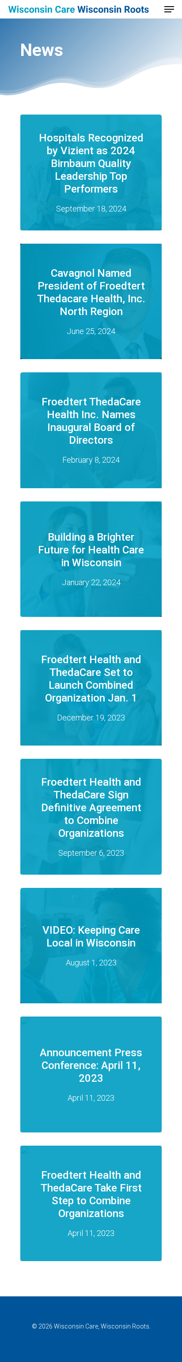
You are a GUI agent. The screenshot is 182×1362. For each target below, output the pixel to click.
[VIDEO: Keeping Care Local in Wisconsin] (91, 945)
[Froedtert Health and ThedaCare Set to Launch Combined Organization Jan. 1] (91, 688)
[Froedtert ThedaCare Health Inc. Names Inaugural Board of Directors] (91, 430)
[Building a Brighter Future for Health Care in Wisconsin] (91, 559)
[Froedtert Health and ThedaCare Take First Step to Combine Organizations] (91, 1203)
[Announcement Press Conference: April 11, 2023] (91, 1074)
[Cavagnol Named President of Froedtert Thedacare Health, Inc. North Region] (91, 301)
